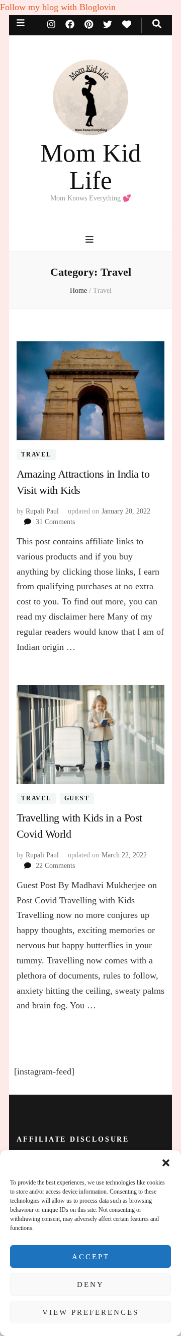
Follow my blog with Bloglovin (58, 7)
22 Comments (55, 865)
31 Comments (55, 522)
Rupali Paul (42, 511)
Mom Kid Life (90, 166)
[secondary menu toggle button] (21, 23)
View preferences (90, 1312)
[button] (166, 1163)
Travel (36, 454)
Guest (76, 798)
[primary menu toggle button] (90, 239)
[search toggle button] (156, 24)
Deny (90, 1284)
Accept (91, 1257)
